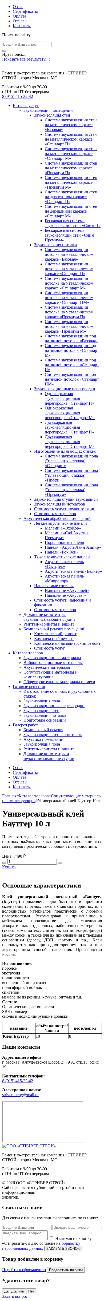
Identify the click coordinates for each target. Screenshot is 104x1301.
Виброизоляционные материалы (53, 662)
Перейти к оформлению (24, 1269)
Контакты (22, 25)
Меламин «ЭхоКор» (63, 528)
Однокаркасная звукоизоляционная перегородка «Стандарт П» (69, 398)
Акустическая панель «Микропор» (64, 578)
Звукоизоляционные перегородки (64, 389)
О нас (18, 6)
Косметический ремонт (55, 633)
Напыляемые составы (54, 585)
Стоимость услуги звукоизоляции (64, 509)
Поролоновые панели (64, 542)
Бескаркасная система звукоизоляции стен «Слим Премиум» (69, 235)
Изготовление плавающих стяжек (65, 451)
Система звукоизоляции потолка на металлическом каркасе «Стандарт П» (69, 269)
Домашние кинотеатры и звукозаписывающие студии (48, 756)
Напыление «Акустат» (65, 595)
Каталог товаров (28, 653)
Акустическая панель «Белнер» (73, 571)
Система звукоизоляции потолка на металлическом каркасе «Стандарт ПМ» (69, 298)
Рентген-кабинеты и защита (48, 624)
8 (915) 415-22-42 (17, 96)
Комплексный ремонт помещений (54, 629)
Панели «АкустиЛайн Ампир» (73, 547)
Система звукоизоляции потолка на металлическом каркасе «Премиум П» (69, 312)
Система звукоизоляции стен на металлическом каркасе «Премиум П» (71, 168)
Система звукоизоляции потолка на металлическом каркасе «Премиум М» (69, 326)
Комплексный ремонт (54, 638)
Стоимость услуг (49, 648)
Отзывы (20, 21)
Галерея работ (25, 725)
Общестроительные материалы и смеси (59, 681)
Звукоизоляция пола (41, 701)
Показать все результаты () (26, 59)
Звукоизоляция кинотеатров (59, 504)
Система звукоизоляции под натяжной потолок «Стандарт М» (72, 350)
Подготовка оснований (44, 720)
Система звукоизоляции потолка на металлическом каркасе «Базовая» (69, 254)
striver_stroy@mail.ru (20, 1094)
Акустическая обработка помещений (57, 518)
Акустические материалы (46, 667)
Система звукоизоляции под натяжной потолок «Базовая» (71, 338)
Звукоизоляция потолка (55, 244)
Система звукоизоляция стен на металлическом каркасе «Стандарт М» (71, 153)
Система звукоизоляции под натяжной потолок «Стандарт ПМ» (72, 379)
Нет (31, 1291)
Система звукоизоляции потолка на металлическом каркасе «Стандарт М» (69, 283)
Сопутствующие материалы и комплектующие (50, 674)
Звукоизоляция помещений (48, 110)
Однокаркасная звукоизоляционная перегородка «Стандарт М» (70, 413)
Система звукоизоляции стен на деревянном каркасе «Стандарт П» (71, 197)
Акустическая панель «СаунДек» (64, 564)
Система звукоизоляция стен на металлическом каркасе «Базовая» (71, 125)
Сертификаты (25, 11)
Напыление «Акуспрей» (67, 590)
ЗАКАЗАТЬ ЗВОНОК (63, 1249)
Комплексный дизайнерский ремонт (67, 643)
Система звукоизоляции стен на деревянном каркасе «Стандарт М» (71, 211)
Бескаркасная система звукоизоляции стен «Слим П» (73, 223)
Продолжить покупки (66, 1270)
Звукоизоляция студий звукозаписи (66, 499)
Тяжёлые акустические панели (62, 557)
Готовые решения (29, 686)
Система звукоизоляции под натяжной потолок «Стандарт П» (72, 365)
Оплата (19, 16)
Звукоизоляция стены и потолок (52, 734)
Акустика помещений (43, 739)
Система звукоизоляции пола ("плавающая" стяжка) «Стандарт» (71, 461)
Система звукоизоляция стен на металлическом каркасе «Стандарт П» (71, 139)
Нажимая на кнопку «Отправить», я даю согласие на (47, 1243)
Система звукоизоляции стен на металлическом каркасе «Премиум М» (71, 182)
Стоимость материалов (55, 513)
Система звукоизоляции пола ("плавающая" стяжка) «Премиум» (71, 490)
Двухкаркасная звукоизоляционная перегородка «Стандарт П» (69, 427)
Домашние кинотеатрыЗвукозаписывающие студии (49, 617)
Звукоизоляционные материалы (52, 657)
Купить (8, 867)
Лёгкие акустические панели (60, 523)
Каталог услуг (26, 105)
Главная (9, 796)
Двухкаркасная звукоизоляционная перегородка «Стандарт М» (70, 442)
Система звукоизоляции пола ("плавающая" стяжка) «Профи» (71, 475)
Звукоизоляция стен (52, 115)
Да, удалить (14, 1291)
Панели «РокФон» (62, 552)
